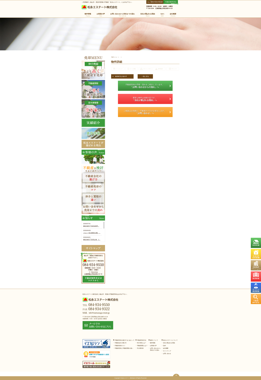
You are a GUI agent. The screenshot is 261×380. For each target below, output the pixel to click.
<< (119, 76)
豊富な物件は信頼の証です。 (145, 99)
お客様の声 (101, 15)
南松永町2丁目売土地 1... (91, 239)
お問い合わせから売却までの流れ (122, 15)
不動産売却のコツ (120, 345)
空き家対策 (140, 348)
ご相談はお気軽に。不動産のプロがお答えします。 (145, 112)
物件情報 (152, 343)
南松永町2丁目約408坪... (91, 226)
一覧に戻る (145, 76)
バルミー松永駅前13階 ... (91, 233)
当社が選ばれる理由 (147, 15)
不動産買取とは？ (142, 345)
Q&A (162, 15)
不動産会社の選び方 (121, 343)
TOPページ (114, 57)
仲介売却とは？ (141, 343)
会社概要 (173, 15)
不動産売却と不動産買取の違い (124, 348)
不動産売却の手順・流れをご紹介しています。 (145, 86)
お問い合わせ (167, 353)
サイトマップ (167, 351)
